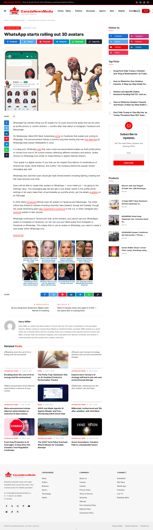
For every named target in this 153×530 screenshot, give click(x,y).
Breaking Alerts (123, 497)
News (68, 11)
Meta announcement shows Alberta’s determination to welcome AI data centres (17, 411)
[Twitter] (6, 128)
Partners (146, 11)
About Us (83, 478)
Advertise (83, 497)
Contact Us (144, 526)
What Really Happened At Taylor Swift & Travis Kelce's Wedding (84, 260)
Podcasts (120, 490)
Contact (82, 482)
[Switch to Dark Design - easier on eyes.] (139, 11)
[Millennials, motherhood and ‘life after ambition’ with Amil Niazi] (86, 393)
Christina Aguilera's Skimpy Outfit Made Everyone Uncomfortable (66, 260)
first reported (91, 139)
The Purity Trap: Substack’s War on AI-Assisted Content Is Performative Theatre (53, 377)
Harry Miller (25, 321)
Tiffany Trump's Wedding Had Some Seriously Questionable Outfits (48, 260)
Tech (112, 11)
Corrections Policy (86, 513)
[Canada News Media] (31, 11)
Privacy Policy (84, 490)
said (39, 149)
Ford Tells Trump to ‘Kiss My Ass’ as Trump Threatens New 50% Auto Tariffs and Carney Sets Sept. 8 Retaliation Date (130, 113)
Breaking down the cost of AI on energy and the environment (19, 376)
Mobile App (121, 486)
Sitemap (82, 501)
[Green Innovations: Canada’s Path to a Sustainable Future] (86, 426)
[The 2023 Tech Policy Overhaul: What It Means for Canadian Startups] (53, 426)
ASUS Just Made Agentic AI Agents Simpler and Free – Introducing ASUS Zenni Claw (51, 411)
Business (90, 11)
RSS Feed (121, 482)
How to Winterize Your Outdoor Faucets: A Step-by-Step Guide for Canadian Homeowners (129, 82)
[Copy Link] (6, 155)
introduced (31, 202)
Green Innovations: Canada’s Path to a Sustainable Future (84, 443)
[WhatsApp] (6, 149)
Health (121, 11)
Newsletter (121, 478)
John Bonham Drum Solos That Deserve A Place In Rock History (30, 283)
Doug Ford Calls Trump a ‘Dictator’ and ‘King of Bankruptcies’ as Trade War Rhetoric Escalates (130, 72)
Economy (133, 11)
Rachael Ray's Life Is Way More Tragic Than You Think (30, 260)
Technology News (12, 28)
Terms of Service (86, 494)
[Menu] (5, 11)
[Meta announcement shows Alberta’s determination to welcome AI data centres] (19, 393)
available (94, 192)
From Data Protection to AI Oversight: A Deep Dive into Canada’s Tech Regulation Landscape (17, 446)
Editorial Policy (85, 509)
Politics (78, 11)
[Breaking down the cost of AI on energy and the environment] (19, 359)
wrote (57, 136)
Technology (46, 494)
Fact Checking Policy (87, 505)
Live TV (120, 494)
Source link (18, 235)
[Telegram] (6, 144)
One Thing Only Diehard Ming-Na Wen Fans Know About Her (84, 283)
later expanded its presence (52, 209)
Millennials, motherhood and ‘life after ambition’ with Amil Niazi (86, 409)
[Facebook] (6, 122)
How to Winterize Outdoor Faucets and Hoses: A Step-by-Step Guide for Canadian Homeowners (130, 103)
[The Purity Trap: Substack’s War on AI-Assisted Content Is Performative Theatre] (53, 359)
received (17, 212)
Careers (82, 486)
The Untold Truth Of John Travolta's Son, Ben (66, 282)
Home (60, 11)
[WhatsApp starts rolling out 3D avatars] (53, 79)
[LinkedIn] (6, 133)
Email (129, 153)
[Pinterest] (6, 138)
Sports (102, 11)
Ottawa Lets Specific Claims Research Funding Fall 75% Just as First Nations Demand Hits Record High (129, 93)
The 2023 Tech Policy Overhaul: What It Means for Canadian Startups (53, 445)
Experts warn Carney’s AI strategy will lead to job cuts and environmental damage (86, 377)
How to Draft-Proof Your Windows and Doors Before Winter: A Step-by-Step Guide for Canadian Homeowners (49, 2)
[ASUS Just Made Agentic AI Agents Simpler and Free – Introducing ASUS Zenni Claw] (53, 393)
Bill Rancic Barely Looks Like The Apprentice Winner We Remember (48, 283)
